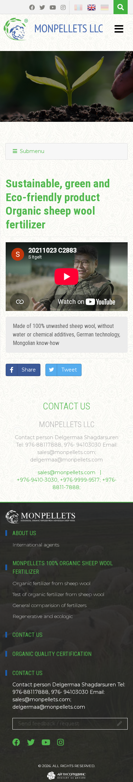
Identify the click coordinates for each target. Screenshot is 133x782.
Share (29, 370)
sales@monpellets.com (66, 472)
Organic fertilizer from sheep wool (51, 583)
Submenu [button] (31, 151)
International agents (35, 545)
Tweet (69, 370)
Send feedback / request (48, 723)
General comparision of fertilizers (49, 605)
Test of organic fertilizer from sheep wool (58, 594)
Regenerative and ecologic (42, 616)
